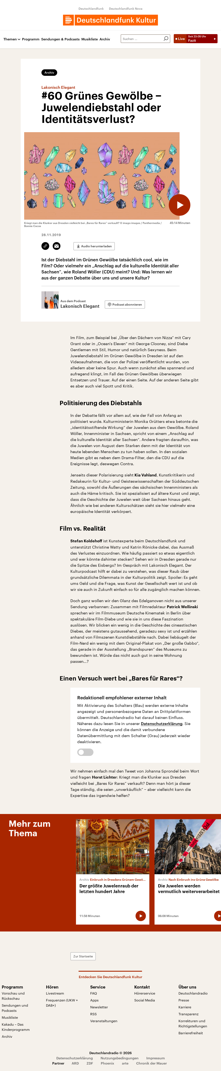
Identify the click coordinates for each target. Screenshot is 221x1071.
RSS (93, 1014)
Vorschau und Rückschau (13, 995)
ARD (75, 1063)
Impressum (155, 1058)
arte (125, 1063)
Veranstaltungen (103, 1021)
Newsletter (99, 1007)
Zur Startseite (83, 956)
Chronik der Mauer (151, 1063)
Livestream (55, 993)
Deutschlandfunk (91, 8)
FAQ (93, 993)
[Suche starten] (166, 39)
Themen (10, 39)
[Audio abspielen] (179, 205)
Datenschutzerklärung (161, 723)
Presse (183, 1000)
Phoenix (107, 1063)
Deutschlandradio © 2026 (110, 1053)
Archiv (104, 39)
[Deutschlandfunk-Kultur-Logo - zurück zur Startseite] (110, 20)
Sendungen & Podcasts (60, 39)
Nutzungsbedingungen (120, 1058)
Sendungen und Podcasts (15, 1007)
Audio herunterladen (96, 246)
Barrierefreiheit (190, 1033)
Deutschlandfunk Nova (125, 8)
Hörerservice (144, 993)
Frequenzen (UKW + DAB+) (62, 1002)
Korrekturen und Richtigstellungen (192, 1023)
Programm (30, 39)
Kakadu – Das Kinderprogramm (16, 1026)
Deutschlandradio (193, 993)
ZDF (90, 1063)
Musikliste (89, 39)
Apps (94, 1000)
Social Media (144, 1000)
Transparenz (188, 1014)
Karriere (184, 1007)
